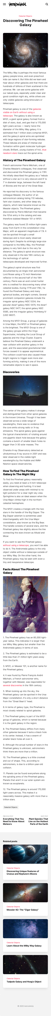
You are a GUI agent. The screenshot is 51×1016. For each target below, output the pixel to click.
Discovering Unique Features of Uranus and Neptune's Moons (23, 872)
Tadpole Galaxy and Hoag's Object (24, 981)
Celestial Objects (25, 16)
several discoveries (12, 685)
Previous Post (13, 820)
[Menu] (4, 4)
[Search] (47, 4)
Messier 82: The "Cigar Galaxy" (23, 909)
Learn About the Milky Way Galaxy (24, 945)
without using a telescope (16, 545)
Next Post (38, 820)
